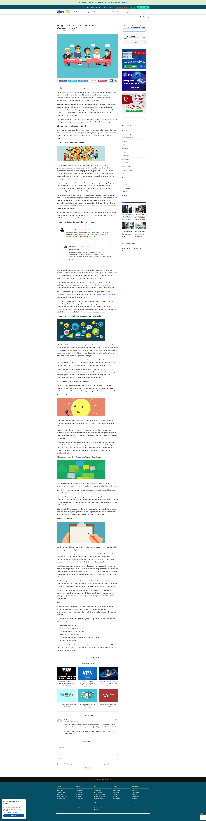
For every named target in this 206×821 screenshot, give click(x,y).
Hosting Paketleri (79, 790)
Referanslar (134, 798)
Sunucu (125, 184)
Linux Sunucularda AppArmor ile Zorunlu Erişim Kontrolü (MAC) (127, 217)
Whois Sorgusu (60, 804)
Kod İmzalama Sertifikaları (99, 805)
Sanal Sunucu (116, 796)
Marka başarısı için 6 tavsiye (106, 294)
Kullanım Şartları (135, 792)
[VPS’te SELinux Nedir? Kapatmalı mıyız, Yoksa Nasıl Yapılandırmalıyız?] (140, 209)
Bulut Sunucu (116, 794)
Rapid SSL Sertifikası (98, 798)
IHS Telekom (61, 369)
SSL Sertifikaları (97, 790)
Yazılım (125, 195)
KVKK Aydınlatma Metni (137, 802)
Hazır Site (96, 12)
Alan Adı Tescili (60, 790)
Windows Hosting (79, 794)
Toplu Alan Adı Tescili (61, 792)
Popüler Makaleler (128, 170)
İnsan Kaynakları (135, 800)
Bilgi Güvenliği (127, 134)
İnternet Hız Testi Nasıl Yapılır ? (108, 704)
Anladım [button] (13, 815)
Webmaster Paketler (80, 798)
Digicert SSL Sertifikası (99, 802)
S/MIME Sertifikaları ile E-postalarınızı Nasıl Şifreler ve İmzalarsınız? (140, 234)
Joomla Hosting (79, 804)
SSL (73, 17)
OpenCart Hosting (79, 805)
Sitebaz (114, 800)
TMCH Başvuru (60, 800)
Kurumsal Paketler (79, 800)
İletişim (111, 7)
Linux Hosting (79, 792)
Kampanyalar (126, 155)
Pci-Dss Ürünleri (97, 809)
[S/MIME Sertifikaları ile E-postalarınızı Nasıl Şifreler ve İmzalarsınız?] (140, 225)
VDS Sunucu (78, 796)
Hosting (67, 17)
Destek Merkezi (95, 7)
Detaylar (124, 2)
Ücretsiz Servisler (60, 805)
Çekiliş (125, 141)
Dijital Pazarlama (127, 145)
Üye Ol (133, 7)
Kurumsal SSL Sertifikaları (99, 796)
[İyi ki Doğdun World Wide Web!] (66, 695)
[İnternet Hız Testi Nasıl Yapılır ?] (108, 695)
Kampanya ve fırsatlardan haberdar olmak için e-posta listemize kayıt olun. (134, 26)
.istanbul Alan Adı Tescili (62, 796)
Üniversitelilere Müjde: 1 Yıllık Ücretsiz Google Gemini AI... (66, 682)
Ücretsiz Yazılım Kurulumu (81, 807)
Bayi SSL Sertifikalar (98, 804)
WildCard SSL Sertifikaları (99, 794)
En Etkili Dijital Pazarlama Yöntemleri (87, 705)
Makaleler (126, 163)
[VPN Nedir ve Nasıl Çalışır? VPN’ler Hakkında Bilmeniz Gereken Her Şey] (87, 673)
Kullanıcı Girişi (143, 7)
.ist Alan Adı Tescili (61, 798)
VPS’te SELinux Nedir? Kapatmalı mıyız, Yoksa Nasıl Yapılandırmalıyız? (140, 217)
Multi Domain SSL (98, 807)
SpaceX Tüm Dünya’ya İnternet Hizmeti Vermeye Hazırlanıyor (108, 682)
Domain (78, 12)
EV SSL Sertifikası (98, 792)
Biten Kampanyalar (128, 137)
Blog (84, 7)
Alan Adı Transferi (60, 794)
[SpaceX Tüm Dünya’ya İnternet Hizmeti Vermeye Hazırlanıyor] (108, 673)
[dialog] (14, 809)
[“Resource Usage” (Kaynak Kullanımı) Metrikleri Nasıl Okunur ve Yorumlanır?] (128, 225)
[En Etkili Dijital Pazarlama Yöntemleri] (87, 695)
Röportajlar (126, 173)
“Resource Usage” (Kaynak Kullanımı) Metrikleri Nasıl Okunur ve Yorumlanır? (127, 234)
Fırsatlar (104, 7)
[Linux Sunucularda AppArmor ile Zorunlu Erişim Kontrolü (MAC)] (128, 209)
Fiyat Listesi (59, 802)
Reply (116, 719)
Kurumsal (126, 159)
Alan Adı (59, 17)
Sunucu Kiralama (116, 790)
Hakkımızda (134, 790)
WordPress (89, 17)
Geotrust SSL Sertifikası (99, 800)
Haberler (108, 17)
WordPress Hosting (80, 802)
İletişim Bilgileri (135, 796)
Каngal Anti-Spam (117, 802)
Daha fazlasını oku (12, 812)
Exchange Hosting (117, 804)
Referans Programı (122, 7)
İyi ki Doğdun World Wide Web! (67, 704)
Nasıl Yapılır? (99, 17)
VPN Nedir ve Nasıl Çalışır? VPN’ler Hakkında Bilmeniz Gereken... (87, 683)
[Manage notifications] (201, 814)
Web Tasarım (80, 17)
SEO (88, 7)
